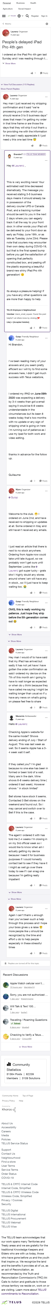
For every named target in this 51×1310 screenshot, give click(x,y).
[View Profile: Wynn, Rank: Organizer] (11, 491)
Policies (6, 1139)
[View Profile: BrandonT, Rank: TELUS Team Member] (9, 156)
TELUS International (13, 1214)
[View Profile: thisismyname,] (6, 996)
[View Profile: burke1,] (6, 1008)
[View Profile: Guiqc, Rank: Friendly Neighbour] (11, 338)
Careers (6, 1131)
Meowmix (20, 716)
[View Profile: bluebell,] (6, 1021)
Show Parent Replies (10, 89)
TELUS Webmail (11, 1222)
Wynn (18, 489)
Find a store (8, 1161)
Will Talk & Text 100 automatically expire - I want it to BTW (28, 1006)
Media (5, 1135)
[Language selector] (20, 16)
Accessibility (8, 1127)
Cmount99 (26, 1038)
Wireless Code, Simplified (16, 1196)
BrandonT (18, 154)
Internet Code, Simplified (16, 1188)
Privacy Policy (8, 1100)
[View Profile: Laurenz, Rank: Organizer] (5, 33)
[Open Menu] (47, 24)
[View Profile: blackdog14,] (6, 985)
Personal (7, 3)
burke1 (24, 1012)
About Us (7, 1123)
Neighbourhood (10, 1157)
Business (20, 3)
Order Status (9, 1173)
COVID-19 (7, 1177)
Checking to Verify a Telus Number (25, 1035)
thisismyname (27, 999)
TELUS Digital (9, 1210)
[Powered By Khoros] (25, 1109)
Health (33, 3)
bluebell (25, 1027)
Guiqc (18, 336)
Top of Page (28, 1095)
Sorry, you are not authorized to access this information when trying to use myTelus (29, 995)
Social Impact (24, 8)
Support (6, 1149)
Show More (10, 63)
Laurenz (14, 31)
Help (21, 1100)
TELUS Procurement (13, 1218)
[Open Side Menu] (4, 16)
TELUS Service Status (14, 1143)
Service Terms (9, 1169)
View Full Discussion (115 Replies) (19, 84)
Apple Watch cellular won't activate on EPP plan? (26, 983)
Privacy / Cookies (11, 1200)
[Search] (27, 16)
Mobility (8, 24)
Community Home (10, 1095)
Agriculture (8, 8)
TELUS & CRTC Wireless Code (20, 1192)
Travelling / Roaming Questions (28, 1019)
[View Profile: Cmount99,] (6, 1036)
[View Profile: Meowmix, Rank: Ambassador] (11, 717)
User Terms (8, 1165)
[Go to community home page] (12, 16)
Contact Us (8, 1153)
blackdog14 (29, 987)
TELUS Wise (9, 1226)
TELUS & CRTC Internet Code (19, 1184)
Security (6, 1204)
